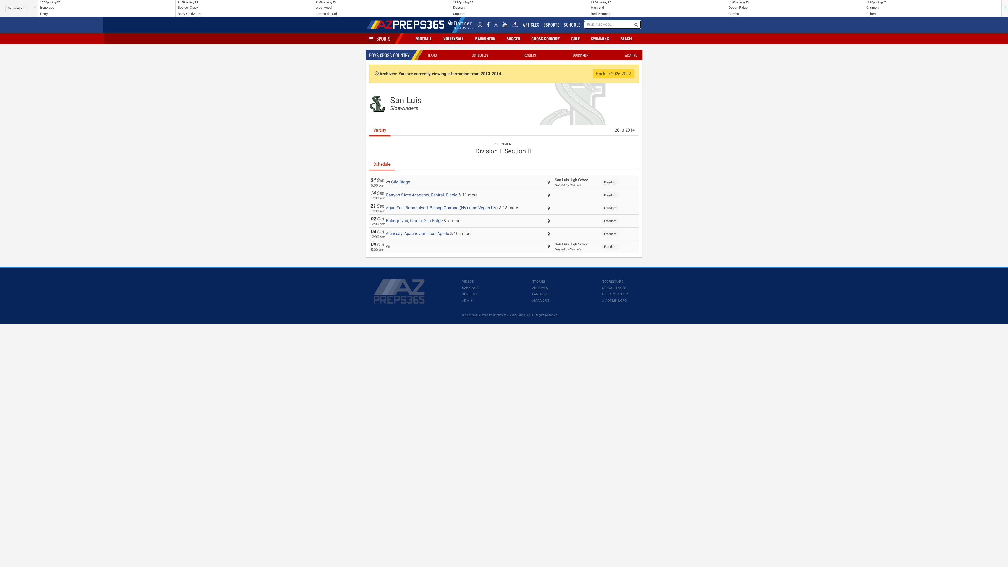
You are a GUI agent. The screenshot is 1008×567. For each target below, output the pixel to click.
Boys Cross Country (389, 55)
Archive (631, 55)
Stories (539, 282)
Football (423, 38)
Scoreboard (613, 282)
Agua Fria (395, 207)
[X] (496, 24)
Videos (468, 282)
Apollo (443, 233)
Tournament (580, 55)
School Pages (614, 288)
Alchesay (394, 233)
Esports (552, 25)
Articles (531, 25)
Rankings (470, 288)
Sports (383, 38)
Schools (572, 25)
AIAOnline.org (614, 300)
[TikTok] (515, 24)
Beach (626, 38)
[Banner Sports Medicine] (461, 24)
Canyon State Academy (407, 194)
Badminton (16, 8)
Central (437, 194)
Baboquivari (417, 207)
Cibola (452, 194)
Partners (540, 294)
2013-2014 (625, 130)
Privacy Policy (615, 294)
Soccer (513, 38)
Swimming (600, 38)
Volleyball (453, 38)
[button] (1005, 8)
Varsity (379, 130)
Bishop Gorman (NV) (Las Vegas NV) (464, 207)
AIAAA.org (540, 300)
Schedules (480, 55)
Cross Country (545, 38)
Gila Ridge (400, 182)
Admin (467, 300)
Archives (540, 288)
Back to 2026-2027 (613, 73)
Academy (469, 294)
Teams (432, 55)
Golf (575, 38)
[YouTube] (504, 25)
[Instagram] (480, 25)
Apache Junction (419, 233)
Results (530, 55)
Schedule (381, 164)
